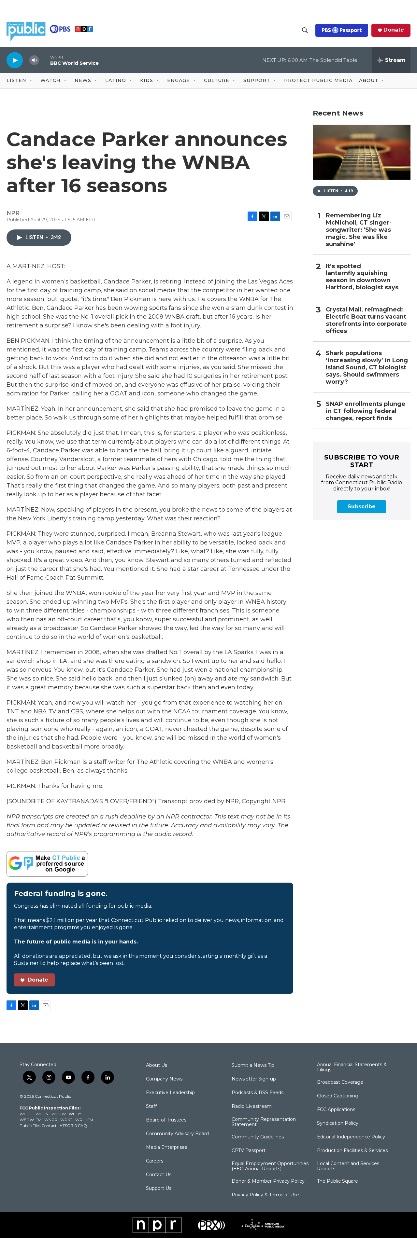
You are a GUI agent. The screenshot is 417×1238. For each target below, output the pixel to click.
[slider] (45, 60)
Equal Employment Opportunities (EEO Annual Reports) (270, 1166)
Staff (151, 1106)
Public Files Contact (38, 1125)
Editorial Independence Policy (351, 1137)
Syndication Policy (337, 1123)
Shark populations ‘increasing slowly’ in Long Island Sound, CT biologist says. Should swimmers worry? (367, 367)
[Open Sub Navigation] (31, 80)
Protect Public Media (318, 80)
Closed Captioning (337, 1096)
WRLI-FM (84, 1119)
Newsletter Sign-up (254, 1079)
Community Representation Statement (264, 1122)
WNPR (50, 1119)
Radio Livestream (252, 1106)
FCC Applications (336, 1109)
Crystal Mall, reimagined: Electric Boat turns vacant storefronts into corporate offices (366, 320)
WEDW (58, 1113)
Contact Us (158, 1174)
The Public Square (337, 1181)
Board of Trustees (166, 1120)
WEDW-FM (30, 1119)
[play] (14, 60)
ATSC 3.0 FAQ (73, 1125)
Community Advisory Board (177, 1133)
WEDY (75, 1113)
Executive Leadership (170, 1092)
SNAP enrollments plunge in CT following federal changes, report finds (365, 411)
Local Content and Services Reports (348, 1166)
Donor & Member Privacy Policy (268, 1181)
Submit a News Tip (253, 1065)
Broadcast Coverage (340, 1082)
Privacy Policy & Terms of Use (265, 1195)
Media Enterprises (166, 1147)
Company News (164, 1079)
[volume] (34, 60)
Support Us (158, 1188)
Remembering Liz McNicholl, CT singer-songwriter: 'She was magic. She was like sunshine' (359, 230)
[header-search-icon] (305, 30)
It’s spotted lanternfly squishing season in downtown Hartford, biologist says (362, 277)
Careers (154, 1161)
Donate (393, 30)
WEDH (26, 1113)
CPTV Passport (249, 1150)
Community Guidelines (258, 1137)
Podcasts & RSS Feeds (257, 1092)
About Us (156, 1065)
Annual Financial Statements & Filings (352, 1067)
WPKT (66, 1119)
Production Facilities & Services (352, 1150)
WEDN (42, 1113)
